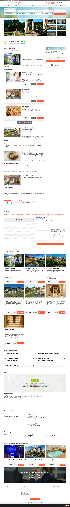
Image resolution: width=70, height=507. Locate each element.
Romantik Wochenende (16, 5)
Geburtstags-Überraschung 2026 (52, 268)
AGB (22, 487)
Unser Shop (8, 488)
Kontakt (8, 486)
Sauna (23, 127)
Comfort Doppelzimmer (35, 214)
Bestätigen (67, 505)
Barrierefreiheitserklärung (25, 494)
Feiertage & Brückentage (32, 5)
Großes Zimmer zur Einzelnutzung (59, 214)
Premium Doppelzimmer (12, 214)
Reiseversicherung (24, 491)
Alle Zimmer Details (25, 75)
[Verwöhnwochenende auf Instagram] (38, 503)
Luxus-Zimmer (24, 5)
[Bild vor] (45, 27)
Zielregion (13, 9)
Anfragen (34, 84)
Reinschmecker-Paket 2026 (31, 268)
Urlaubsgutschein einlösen (55, 486)
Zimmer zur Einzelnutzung (50, 214)
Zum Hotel (21, 464)
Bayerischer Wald (13, 43)
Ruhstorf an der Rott (61, 462)
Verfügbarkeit (26, 37)
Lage (55, 37)
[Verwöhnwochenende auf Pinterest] (35, 503)
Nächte (49, 5)
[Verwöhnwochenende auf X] (31, 503)
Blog (36, 488)
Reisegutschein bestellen (55, 487)
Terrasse (30, 151)
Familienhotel (12, 50)
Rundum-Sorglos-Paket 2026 (10, 329)
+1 (33, 151)
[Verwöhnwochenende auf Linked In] (41, 503)
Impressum (23, 486)
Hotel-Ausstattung (8, 37)
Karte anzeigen (35, 380)
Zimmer (17, 37)
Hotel (53, 5)
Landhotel (21, 50)
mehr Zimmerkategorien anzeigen (24, 122)
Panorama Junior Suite (27, 214)
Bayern (8, 43)
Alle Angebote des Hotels (38, 37)
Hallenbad (26, 127)
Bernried (17, 43)
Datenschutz (23, 488)
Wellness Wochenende (7, 5)
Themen (39, 5)
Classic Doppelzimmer (20, 214)
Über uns (8, 491)
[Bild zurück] (6, 27)
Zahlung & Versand (24, 492)
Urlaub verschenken (63, 5)
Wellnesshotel (6, 50)
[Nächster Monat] (33, 219)
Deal (57, 5)
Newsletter (8, 487)
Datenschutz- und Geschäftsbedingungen (42, 385)
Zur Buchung (40, 84)
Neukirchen (18, 462)
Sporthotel (16, 50)
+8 (24, 50)
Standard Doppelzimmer (42, 214)
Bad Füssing (39, 462)
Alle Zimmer (6, 214)
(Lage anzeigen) (22, 43)
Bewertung (63, 37)
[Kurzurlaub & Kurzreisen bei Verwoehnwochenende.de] (13, 3)
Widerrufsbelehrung (24, 493)
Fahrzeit (9, 9)
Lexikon (37, 487)
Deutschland (45, 5)
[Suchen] (33, 3)
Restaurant (23, 151)
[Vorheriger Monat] (5, 219)
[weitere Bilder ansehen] (51, 27)
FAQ (48, 37)
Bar (27, 151)
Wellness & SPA (32, 127)
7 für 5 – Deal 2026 (50, 298)
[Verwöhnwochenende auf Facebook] (28, 503)
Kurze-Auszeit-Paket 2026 (9, 268)
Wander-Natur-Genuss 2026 (10, 298)
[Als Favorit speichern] (64, 48)
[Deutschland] (5, 43)
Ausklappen (35, 434)
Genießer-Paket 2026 (29, 298)
